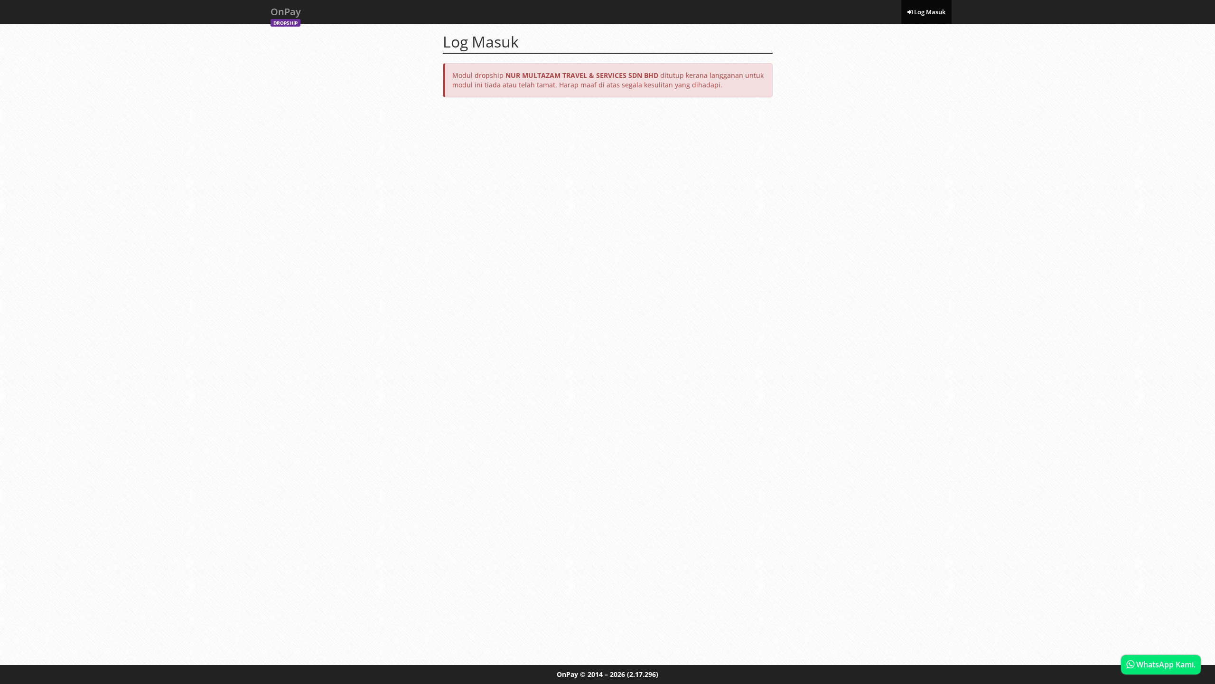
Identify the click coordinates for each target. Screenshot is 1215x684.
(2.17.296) (642, 674)
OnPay (286, 14)
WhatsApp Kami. (1165, 664)
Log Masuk (929, 12)
